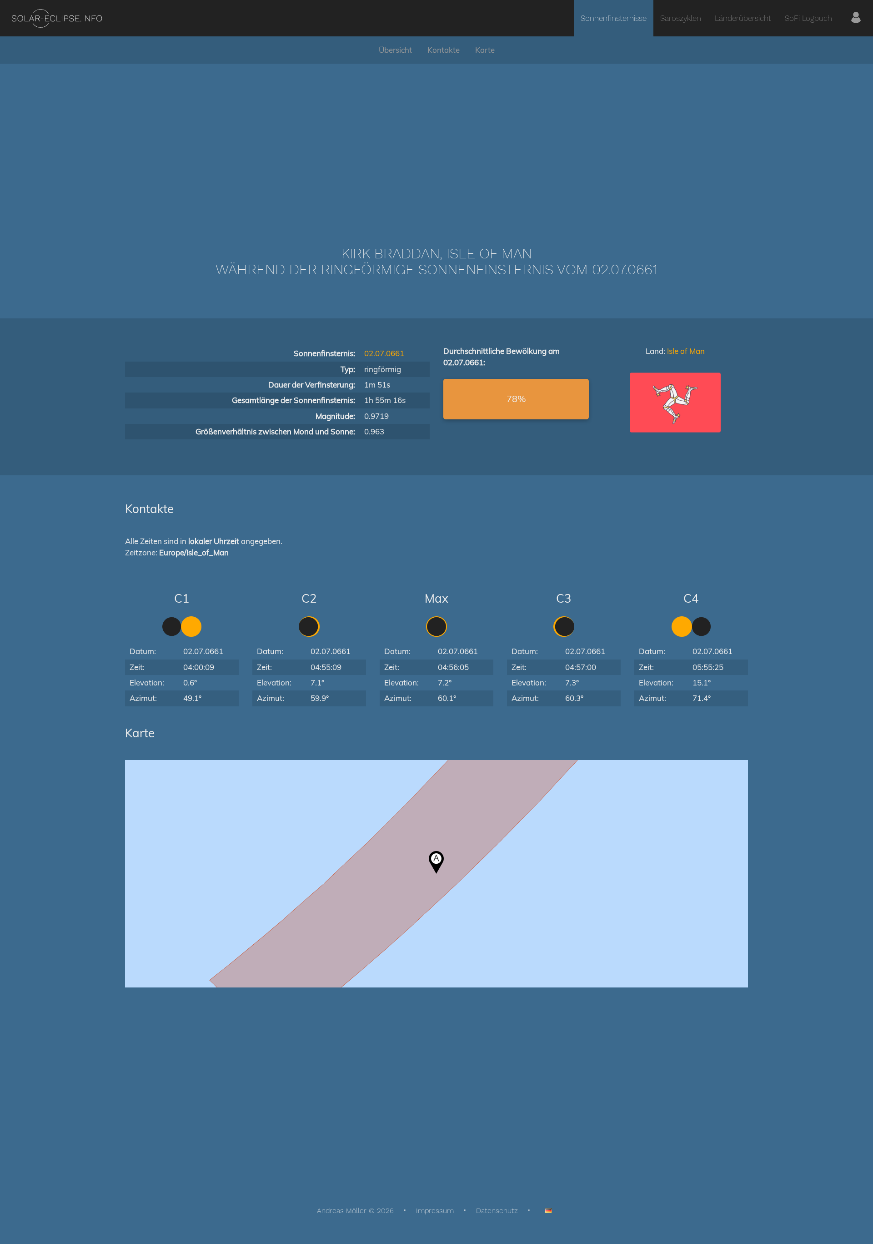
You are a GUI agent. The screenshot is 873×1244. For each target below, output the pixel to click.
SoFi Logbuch (808, 18)
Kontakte (443, 50)
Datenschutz (497, 1210)
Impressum (435, 1210)
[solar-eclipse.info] (56, 18)
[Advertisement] (436, 141)
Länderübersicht (743, 18)
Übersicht (395, 50)
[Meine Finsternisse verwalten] (856, 18)
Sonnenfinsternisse (614, 18)
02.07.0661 (384, 353)
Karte (485, 50)
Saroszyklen (680, 18)
